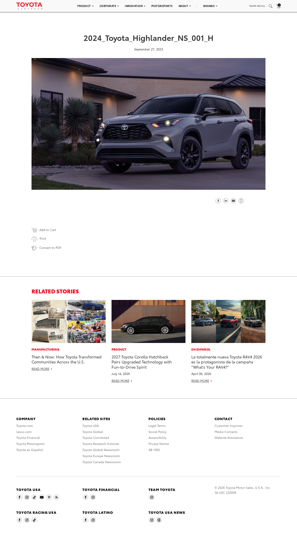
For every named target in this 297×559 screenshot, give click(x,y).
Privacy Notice (158, 443)
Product (84, 6)
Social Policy (157, 431)
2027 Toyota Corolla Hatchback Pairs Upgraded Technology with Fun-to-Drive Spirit (142, 361)
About (183, 6)
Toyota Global (92, 431)
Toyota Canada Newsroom (101, 462)
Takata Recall (257, 5)
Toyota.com (24, 425)
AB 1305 (154, 450)
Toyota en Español (29, 450)
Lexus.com (24, 431)
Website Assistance (229, 437)
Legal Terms (157, 425)
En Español (201, 349)
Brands (209, 6)
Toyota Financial (28, 437)
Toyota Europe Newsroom (101, 456)
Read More (40, 368)
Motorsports (162, 6)
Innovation (134, 6)
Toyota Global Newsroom (101, 450)
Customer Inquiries (229, 425)
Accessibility (157, 437)
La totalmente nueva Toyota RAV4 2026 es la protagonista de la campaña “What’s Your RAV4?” (226, 361)
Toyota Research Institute (100, 443)
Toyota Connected (95, 437)
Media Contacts (226, 431)
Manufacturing (45, 349)
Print (43, 238)
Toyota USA (90, 425)
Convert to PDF (50, 247)
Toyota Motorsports (30, 443)
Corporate (108, 6)
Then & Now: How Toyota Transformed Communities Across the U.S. (67, 359)
